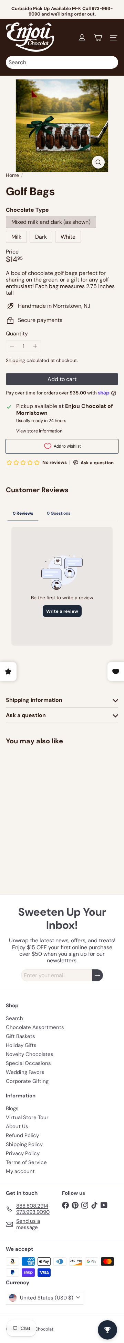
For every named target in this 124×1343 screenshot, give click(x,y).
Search (14, 1018)
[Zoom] (98, 162)
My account (20, 1171)
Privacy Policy (23, 1153)
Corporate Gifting (27, 1081)
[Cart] (98, 38)
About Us (17, 1126)
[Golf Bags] (49, 801)
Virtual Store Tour (27, 1117)
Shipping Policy (24, 1144)
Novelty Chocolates (29, 1054)
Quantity (17, 333)
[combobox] (62, 62)
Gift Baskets (20, 1036)
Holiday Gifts (21, 1045)
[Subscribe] (97, 975)
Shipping (15, 360)
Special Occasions (28, 1063)
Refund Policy (22, 1135)
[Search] (111, 62)
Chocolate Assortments (35, 1027)
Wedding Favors (25, 1072)
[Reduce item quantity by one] (12, 346)
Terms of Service (26, 1162)
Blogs (12, 1108)
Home (12, 175)
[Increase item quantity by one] (35, 346)
